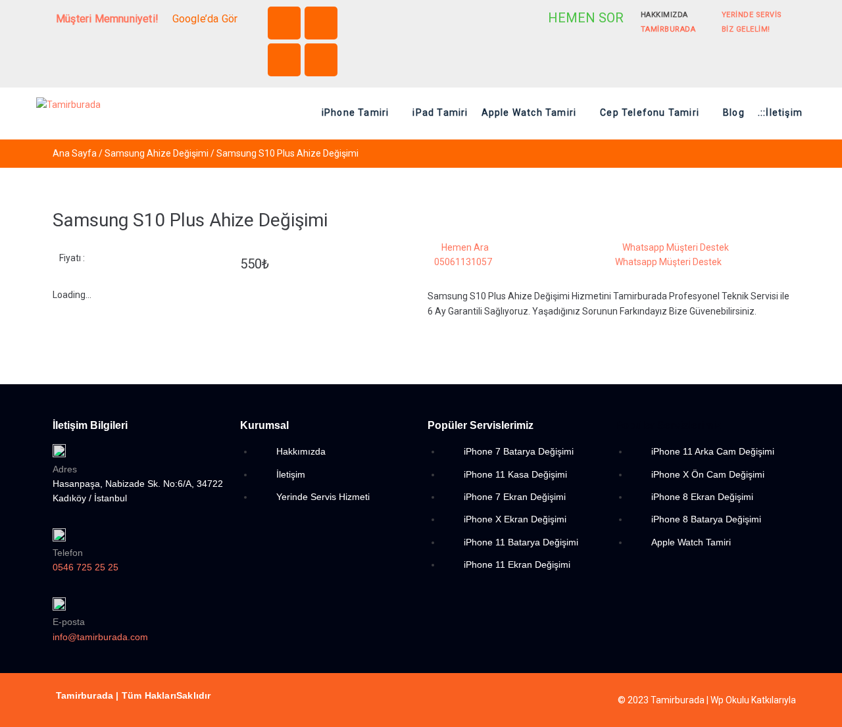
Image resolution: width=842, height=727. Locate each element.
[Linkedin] (284, 59)
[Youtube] (321, 59)
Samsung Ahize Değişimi (157, 153)
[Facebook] (284, 23)
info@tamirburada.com (100, 637)
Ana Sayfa (75, 153)
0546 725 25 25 (85, 567)
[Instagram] (321, 23)
